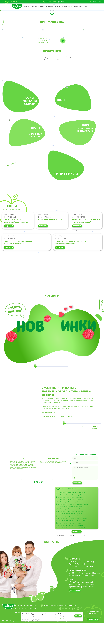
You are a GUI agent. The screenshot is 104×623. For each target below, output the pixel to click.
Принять (78, 616)
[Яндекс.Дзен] (14, 1)
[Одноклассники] (9, 1)
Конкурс (18, 609)
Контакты (18, 612)
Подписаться (93, 619)
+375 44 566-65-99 (75, 566)
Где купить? (34, 605)
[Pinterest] (17, 1)
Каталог (26, 605)
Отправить (77, 483)
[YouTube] (63, 608)
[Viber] (11, 1)
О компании (31, 609)
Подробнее (9, 226)
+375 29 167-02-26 (75, 562)
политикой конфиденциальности (60, 618)
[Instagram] (3, 1)
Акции (24, 609)
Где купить (76, 532)
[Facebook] (6, 1)
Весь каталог (11, 164)
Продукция (19, 605)
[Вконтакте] (66, 608)
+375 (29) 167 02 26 (50, 2)
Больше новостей (95, 427)
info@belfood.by (74, 582)
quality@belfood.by (75, 584)
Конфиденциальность (51, 605)
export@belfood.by (75, 587)
